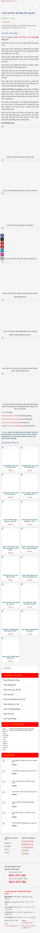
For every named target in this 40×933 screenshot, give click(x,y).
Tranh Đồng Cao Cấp (11, 704)
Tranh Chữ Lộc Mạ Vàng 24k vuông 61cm (10, 493)
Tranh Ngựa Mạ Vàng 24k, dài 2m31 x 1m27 (29, 520)
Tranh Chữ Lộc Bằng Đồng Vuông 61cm (10, 657)
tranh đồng (28, 925)
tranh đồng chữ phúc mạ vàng (22, 436)
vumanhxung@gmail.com (12, 925)
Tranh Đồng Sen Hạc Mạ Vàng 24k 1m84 (10, 466)
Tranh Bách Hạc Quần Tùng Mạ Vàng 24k (30, 603)
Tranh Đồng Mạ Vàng (11, 680)
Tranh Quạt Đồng (9, 719)
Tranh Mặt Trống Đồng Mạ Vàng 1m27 (29, 630)
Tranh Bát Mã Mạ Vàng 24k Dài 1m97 (10, 576)
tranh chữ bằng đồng (15, 426)
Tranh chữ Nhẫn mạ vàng (11, 419)
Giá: (3, 22)
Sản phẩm (7, 846)
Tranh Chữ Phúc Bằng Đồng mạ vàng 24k (10, 520)
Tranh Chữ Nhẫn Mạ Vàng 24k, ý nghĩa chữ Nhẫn (29, 547)
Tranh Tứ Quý (8, 714)
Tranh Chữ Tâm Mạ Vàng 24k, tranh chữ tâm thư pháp (10, 548)
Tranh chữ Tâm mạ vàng (10, 416)
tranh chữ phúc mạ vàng (19, 434)
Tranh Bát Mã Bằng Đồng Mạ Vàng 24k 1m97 (10, 630)
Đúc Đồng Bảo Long (28, 841)
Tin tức (7, 849)
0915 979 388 (17, 875)
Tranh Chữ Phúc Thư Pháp (25, 37)
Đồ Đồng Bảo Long (27, 844)
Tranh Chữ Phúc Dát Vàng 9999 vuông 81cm (29, 466)
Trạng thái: (5, 18)
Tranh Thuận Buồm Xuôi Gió (14, 699)
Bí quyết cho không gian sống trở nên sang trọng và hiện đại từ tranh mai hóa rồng (21, 729)
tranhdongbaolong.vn (28, 922)
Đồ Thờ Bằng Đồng (27, 847)
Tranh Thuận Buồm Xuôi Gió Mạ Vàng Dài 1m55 (30, 576)
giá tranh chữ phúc (25, 432)
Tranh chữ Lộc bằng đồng (11, 422)
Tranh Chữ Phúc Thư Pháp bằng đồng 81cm (29, 493)
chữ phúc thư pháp (13, 432)
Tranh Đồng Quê (9, 685)
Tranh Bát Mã (8, 694)
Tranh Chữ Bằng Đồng (11, 709)
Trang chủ (8, 843)
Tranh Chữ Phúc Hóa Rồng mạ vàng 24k (10, 603)
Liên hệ (7, 22)
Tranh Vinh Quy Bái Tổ (12, 690)
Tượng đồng (25, 853)
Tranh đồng (25, 850)
